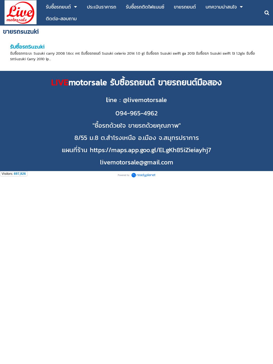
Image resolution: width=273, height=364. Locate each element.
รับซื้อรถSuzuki (27, 47)
